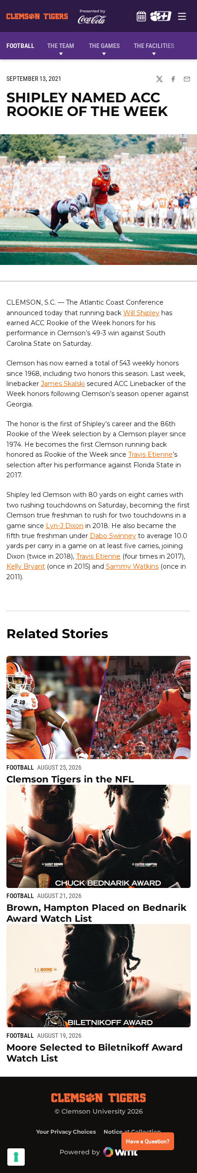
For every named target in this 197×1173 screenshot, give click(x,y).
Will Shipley (141, 313)
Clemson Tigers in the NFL (70, 779)
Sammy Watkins (132, 566)
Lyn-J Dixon (64, 526)
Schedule (141, 16)
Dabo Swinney (113, 536)
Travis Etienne (150, 454)
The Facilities (154, 45)
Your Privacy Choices (66, 1131)
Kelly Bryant (25, 566)
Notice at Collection (132, 1131)
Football (20, 767)
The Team (60, 45)
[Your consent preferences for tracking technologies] (16, 1157)
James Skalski (63, 384)
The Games (104, 45)
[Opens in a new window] (160, 16)
